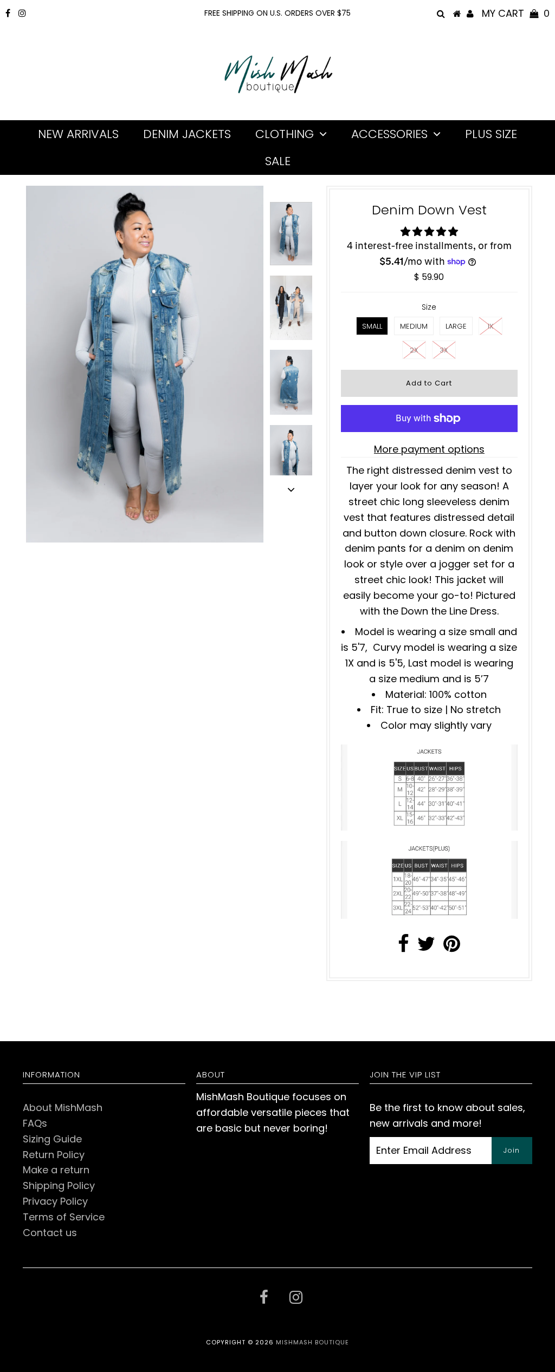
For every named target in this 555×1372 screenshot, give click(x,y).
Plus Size (491, 134)
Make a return (56, 1170)
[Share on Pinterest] (451, 947)
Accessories (389, 134)
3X (444, 350)
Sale (278, 161)
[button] (429, 231)
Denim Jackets (187, 134)
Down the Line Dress (449, 611)
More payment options (429, 449)
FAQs (35, 1123)
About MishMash (62, 1107)
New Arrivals (78, 134)
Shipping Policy (59, 1185)
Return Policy (54, 1154)
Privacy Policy (55, 1201)
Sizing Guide (52, 1139)
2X (414, 350)
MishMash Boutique (312, 1342)
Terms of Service (64, 1217)
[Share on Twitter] (426, 947)
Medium (414, 326)
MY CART (516, 13)
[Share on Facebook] (403, 947)
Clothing (284, 134)
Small (372, 326)
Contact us (50, 1232)
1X (490, 326)
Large (456, 326)
